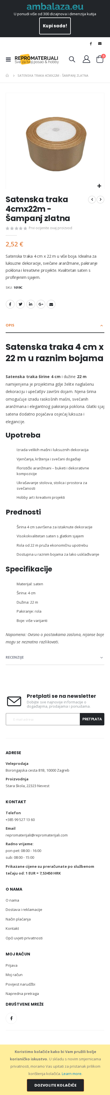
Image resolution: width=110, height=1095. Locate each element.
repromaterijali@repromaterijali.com (37, 835)
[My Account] (87, 59)
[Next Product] (100, 200)
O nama (12, 900)
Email (51, 304)
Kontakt (12, 928)
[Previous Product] (92, 200)
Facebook (10, 304)
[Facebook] (91, 43)
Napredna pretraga (22, 993)
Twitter (20, 304)
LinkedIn (30, 304)
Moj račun (14, 974)
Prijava (11, 965)
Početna (8, 75)
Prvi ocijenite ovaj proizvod (50, 228)
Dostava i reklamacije (24, 909)
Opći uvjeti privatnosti (24, 938)
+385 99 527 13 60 (20, 819)
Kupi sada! (55, 26)
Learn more (72, 1073)
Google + (40, 304)
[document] (55, 1070)
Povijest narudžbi (20, 984)
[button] (99, 186)
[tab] (55, 325)
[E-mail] (100, 43)
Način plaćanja (18, 919)
